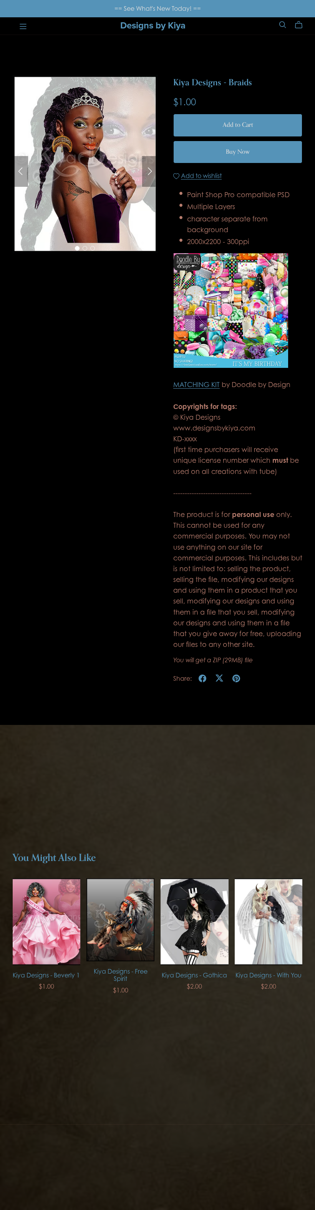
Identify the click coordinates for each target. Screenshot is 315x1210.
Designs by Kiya (153, 25)
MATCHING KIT (196, 384)
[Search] (282, 24)
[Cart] (302, 25)
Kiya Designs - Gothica (194, 975)
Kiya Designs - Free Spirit (121, 974)
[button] (20, 171)
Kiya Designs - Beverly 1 (46, 975)
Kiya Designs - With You (268, 975)
